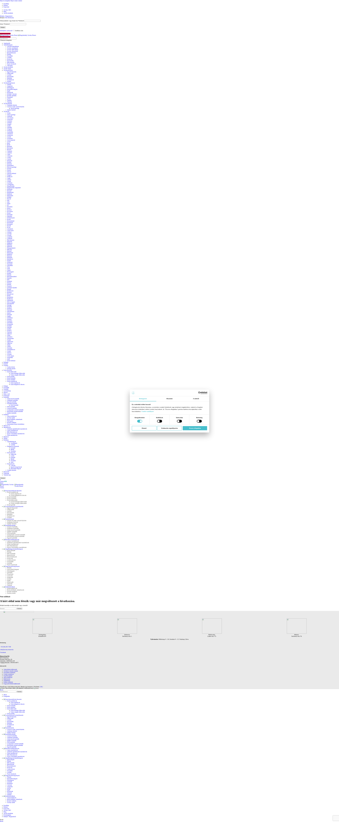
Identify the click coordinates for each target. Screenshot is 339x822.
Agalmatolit (7, 43)
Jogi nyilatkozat (8, 677)
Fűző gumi (10, 421)
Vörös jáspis (10, 356)
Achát (8, 113)
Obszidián (10, 265)
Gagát (8, 178)
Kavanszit (10, 211)
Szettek (9, 81)
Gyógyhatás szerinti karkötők (15, 410)
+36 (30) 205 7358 (5, 647)
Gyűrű (12, 456)
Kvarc (9, 227)
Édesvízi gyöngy (11, 167)
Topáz (9, 345)
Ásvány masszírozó (12, 51)
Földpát (6, 386)
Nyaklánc (13, 451)
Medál (12, 449)
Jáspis (8, 203)
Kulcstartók (10, 60)
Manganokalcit (11, 248)
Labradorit (10, 229)
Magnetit (9, 241)
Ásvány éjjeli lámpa (12, 49)
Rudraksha (10, 297)
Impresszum (7, 679)
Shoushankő (10, 303)
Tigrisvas (9, 343)
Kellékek (6, 414)
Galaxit (9, 179)
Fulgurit (9, 175)
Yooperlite (10, 357)
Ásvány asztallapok (12, 48)
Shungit (9, 305)
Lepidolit (9, 237)
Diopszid (9, 160)
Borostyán (10, 148)
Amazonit (10, 119)
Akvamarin (10, 118)
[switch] (159, 421)
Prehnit (9, 284)
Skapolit (9, 306)
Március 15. (7, 425)
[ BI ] (41, 686)
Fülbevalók (10, 73)
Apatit (9, 126)
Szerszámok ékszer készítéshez (15, 424)
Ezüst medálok (11, 379)
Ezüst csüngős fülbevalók (18, 375)
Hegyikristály (11, 186)
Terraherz (9, 337)
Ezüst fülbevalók (11, 372)
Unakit (9, 351)
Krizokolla (10, 222)
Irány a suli (7, 394)
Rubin (9, 295)
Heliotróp (9, 189)
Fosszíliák (10, 56)
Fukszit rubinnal (11, 173)
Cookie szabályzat (9, 674)
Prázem (9, 283)
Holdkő (9, 197)
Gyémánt (9, 183)
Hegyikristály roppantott (14, 187)
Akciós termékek (8, 67)
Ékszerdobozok (11, 53)
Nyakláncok (10, 79)
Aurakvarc (10, 135)
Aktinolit (9, 116)
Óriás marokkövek (12, 435)
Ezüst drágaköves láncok (17, 384)
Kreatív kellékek (11, 422)
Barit (8, 143)
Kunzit (9, 226)
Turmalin (9, 348)
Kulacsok (9, 59)
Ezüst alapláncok (15, 383)
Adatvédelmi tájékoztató (10, 669)
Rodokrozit (10, 291)
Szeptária (9, 321)
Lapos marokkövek (12, 430)
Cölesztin (9, 156)
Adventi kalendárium (13, 46)
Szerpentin (10, 324)
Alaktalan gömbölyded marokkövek (17, 429)
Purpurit (9, 286)
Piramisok (10, 97)
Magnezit (9, 243)
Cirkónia (9, 153)
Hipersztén (10, 195)
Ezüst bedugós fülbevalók (18, 373)
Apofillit (9, 127)
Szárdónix (10, 318)
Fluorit (9, 170)
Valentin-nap (7, 475)
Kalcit (8, 208)
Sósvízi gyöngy (15, 108)
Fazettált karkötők (12, 403)
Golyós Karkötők (12, 408)
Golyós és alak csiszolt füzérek (15, 106)
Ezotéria (6, 365)
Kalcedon (9, 206)
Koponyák (10, 92)
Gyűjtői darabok (11, 470)
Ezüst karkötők (11, 378)
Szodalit (9, 325)
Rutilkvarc (10, 299)
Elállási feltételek (8, 682)
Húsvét (6, 392)
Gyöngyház (10, 184)
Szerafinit (9, 322)
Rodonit (9, 292)
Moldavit (9, 254)
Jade (8, 202)
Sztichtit (9, 327)
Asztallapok (14, 443)
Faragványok (10, 464)
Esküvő (6, 364)
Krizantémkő (10, 221)
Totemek (9, 102)
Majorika (9, 245)
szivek (9, 99)
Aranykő (9, 130)
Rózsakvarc (10, 294)
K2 (8, 205)
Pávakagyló (10, 272)
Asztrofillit (10, 132)
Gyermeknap (7, 391)
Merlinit (9, 251)
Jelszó (4, 24)
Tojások (9, 100)
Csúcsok (13, 465)
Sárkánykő (10, 300)
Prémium (6, 440)
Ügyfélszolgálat (8, 676)
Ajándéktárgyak (8, 45)
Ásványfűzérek (8, 103)
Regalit (9, 289)
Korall (9, 219)
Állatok (9, 84)
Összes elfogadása (195, 428)
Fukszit (9, 172)
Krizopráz (10, 224)
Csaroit (9, 159)
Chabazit (9, 151)
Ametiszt (9, 121)
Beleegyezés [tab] (143, 398)
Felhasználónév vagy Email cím (12, 21)
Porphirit (9, 281)
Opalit (9, 270)
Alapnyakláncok (12, 588)
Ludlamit (9, 238)
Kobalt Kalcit (11, 218)
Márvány (9, 249)
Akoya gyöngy (11, 114)
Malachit (9, 246)
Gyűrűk (9, 75)
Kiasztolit (9, 214)
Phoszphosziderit (12, 276)
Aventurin (10, 138)
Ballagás (6, 362)
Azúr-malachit (11, 140)
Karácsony (7, 395)
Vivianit (9, 354)
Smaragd (9, 310)
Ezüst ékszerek (8, 370)
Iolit (8, 200)
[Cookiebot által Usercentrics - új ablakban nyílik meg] (199, 393)
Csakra (9, 157)
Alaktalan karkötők (12, 400)
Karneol (9, 210)
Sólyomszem (10, 311)
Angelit (9, 124)
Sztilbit (9, 329)
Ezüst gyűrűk (10, 376)
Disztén (9, 162)
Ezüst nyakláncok (12, 381)
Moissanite (10, 252)
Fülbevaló (13, 454)
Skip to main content (16, 0)
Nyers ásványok (11, 64)
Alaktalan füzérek (12, 105)
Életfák (9, 54)
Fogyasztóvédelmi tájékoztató (12, 683)
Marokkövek (7, 427)
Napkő (9, 260)
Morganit (9, 257)
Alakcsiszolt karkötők (13, 398)
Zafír (8, 359)
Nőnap (5, 438)
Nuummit (9, 264)
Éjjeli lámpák (11, 550)
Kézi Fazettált (14, 405)
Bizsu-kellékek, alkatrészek (14, 419)
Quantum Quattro (12, 287)
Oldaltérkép (7, 680)
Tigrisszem (10, 341)
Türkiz (9, 346)
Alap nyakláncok (12, 416)
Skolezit (9, 308)
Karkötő (13, 448)
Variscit (9, 352)
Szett (12, 462)
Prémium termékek (5, 33)
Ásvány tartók (11, 418)
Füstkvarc (10, 176)
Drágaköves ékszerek (13, 446)
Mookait (9, 256)
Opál (8, 268)
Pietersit (9, 278)
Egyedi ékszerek (11, 72)
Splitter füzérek (11, 110)
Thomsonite (10, 338)
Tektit (8, 335)
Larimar (9, 232)
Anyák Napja (7, 68)
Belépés (3, 27)
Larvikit (9, 233)
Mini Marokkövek (12, 432)
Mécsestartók (10, 62)
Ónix (8, 267)
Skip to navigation (5, 0)
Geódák (9, 57)
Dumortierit (10, 165)
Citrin (8, 154)
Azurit (9, 141)
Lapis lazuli (10, 230)
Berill (8, 145)
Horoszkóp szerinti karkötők (15, 411)
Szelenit (9, 319)
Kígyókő (9, 216)
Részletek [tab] (169, 398)
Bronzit (9, 149)
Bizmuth (9, 146)
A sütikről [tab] (196, 398)
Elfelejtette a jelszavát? (6, 30)
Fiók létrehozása (9, 17)
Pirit (8, 279)
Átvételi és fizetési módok (11, 671)
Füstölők (6, 389)
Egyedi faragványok (16, 467)
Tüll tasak (10, 65)
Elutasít (144, 428)
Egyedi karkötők (11, 402)
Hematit (9, 191)
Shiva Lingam (11, 302)
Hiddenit (9, 194)
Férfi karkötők (11, 406)
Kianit (9, 213)
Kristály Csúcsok (12, 94)
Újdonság (6, 473)
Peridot (9, 273)
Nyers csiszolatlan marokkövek (15, 433)
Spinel (9, 313)
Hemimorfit (10, 192)
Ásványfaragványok (9, 83)
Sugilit (9, 316)
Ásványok (6, 111)
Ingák (8, 91)
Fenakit (9, 168)
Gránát (9, 181)
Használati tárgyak (12, 89)
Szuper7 (9, 330)
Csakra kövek (11, 367)
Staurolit (9, 314)
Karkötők (6, 397)
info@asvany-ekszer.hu (6, 649)
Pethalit (9, 275)
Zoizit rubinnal (11, 360)
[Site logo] (9, 35)
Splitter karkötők (11, 413)
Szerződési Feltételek (9, 672)
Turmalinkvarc (11, 349)
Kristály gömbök (11, 95)
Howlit (9, 199)
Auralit (9, 137)
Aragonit (9, 129)
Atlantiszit (10, 133)
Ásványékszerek (8, 70)
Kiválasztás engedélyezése (169, 428)
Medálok (9, 78)
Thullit (9, 340)
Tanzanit (9, 332)
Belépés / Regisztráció (10, 816)
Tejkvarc (9, 333)
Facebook (3, 652)
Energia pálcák (11, 368)
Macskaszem (10, 240)
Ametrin (9, 122)
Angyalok (10, 86)
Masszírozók (11, 555)
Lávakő (9, 235)
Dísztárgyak (10, 87)
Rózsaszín (6, 471)
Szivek (9, 579)
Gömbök (9, 572)
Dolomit (9, 164)
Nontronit (9, 262)
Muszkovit (10, 259)
